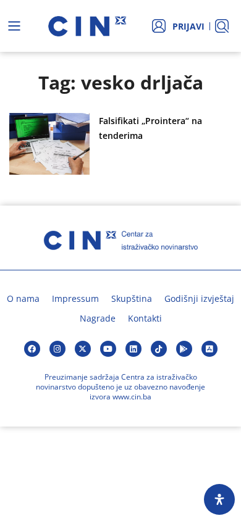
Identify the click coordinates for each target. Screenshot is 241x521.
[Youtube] (108, 349)
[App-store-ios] (209, 349)
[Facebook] (32, 349)
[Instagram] (57, 349)
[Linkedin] (133, 349)
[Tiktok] (159, 349)
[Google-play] (184, 349)
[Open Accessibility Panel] (219, 499)
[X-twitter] (83, 349)
